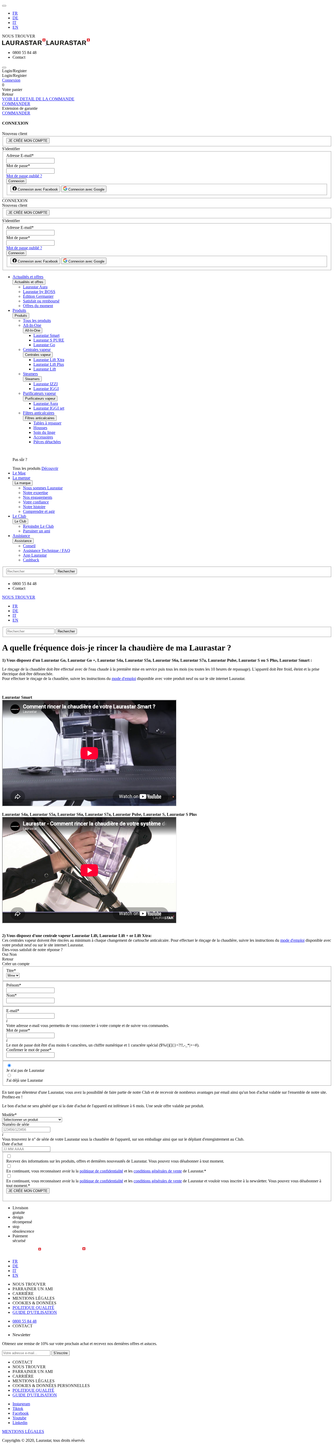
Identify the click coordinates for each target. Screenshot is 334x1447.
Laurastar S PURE (48, 340)
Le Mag (19, 473)
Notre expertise (35, 492)
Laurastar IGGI (46, 388)
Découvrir (49, 468)
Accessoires (43, 437)
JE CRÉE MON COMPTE (27, 141)
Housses (40, 427)
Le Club (19, 516)
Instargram (21, 1404)
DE (15, 18)
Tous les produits (37, 320)
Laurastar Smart (46, 335)
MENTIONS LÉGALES (23, 1431)
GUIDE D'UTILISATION (35, 1312)
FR (15, 13)
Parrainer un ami (36, 531)
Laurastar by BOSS (39, 291)
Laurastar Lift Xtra (48, 359)
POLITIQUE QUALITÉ (33, 1307)
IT (14, 22)
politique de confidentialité (101, 1171)
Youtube (19, 1418)
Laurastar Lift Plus (48, 364)
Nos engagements (37, 497)
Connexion (11, 80)
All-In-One (32, 325)
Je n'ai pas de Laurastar (25, 1070)
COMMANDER (16, 103)
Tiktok (18, 1408)
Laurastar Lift (44, 369)
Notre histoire (34, 506)
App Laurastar (35, 555)
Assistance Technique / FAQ (46, 550)
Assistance (21, 535)
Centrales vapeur (37, 349)
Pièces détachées (47, 442)
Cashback (31, 560)
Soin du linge (44, 432)
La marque (21, 478)
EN (15, 27)
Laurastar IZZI (45, 384)
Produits (19, 310)
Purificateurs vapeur (39, 393)
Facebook (21, 1413)
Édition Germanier (38, 296)
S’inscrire (60, 1353)
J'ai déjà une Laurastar (24, 1080)
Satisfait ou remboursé (41, 301)
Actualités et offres (28, 277)
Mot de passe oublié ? (24, 176)
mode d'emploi (124, 678)
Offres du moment (38, 305)
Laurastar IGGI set (48, 408)
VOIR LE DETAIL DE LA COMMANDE (38, 99)
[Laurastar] (167, 42)
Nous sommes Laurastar (43, 488)
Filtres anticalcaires (38, 413)
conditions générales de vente (158, 1171)
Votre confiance (36, 502)
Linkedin (20, 1422)
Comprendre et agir (39, 511)
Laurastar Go (44, 345)
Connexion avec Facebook (37, 189)
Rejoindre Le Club (38, 526)
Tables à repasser (47, 423)
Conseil (29, 546)
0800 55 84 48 (25, 1321)
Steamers (30, 374)
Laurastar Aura (35, 287)
